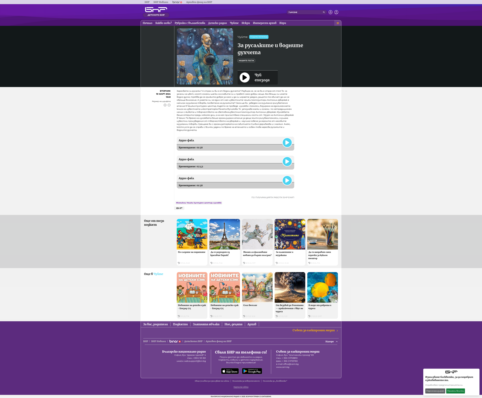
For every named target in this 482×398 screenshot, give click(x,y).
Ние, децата (233, 324)
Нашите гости (246, 60)
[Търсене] (324, 12)
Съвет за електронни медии (314, 330)
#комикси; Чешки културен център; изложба (198, 203)
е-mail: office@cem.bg (287, 364)
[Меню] (337, 23)
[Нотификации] (330, 12)
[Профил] (336, 12)
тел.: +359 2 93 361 (196, 358)
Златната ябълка (206, 324)
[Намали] (169, 105)
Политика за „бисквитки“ (275, 381)
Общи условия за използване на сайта (212, 381)
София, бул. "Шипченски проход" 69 (295, 355)
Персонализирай (435, 391)
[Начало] (156, 9)
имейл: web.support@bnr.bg (191, 361)
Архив (252, 324)
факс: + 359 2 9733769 (287, 361)
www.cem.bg (282, 367)
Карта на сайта (241, 387)
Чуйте (243, 37)
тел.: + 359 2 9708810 (287, 358)
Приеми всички (455, 391)
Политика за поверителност (246, 381)
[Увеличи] (165, 105)
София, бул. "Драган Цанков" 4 (190, 355)
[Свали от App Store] (230, 371)
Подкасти (180, 324)
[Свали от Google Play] (252, 371)
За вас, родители (155, 324)
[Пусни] (287, 143)
